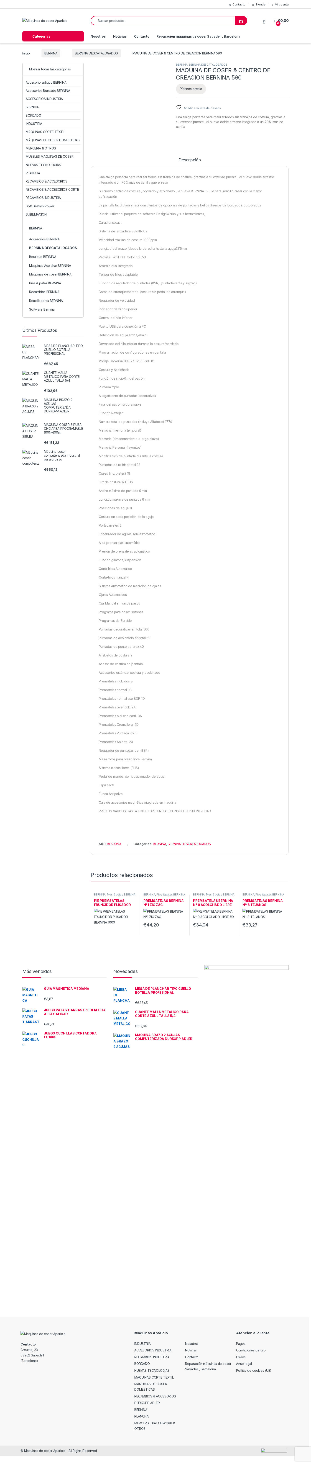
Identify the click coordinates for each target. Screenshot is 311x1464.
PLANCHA (33, 173)
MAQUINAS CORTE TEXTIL (45, 132)
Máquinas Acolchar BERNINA (50, 266)
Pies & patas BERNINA (121, 894)
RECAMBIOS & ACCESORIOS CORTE (52, 189)
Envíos (241, 1357)
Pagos (240, 1344)
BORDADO (33, 115)
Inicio (26, 53)
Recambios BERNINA (44, 292)
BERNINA (50, 53)
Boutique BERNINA (42, 257)
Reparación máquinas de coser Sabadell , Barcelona (198, 36)
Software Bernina (42, 309)
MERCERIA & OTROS (41, 148)
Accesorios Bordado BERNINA (48, 91)
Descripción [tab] (189, 160)
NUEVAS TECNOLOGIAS (43, 165)
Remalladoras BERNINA (46, 301)
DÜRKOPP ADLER (147, 1403)
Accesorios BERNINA (44, 239)
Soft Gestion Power (40, 206)
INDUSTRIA (34, 124)
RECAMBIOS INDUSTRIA (43, 198)
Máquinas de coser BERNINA (50, 274)
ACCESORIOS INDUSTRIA (44, 99)
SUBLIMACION (36, 214)
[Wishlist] (264, 20)
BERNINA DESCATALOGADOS (96, 53)
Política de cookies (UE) (254, 1370)
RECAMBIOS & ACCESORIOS (46, 181)
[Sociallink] (22, 1370)
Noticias (120, 36)
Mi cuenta (282, 4)
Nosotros (98, 36)
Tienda (260, 4)
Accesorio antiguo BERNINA (46, 82)
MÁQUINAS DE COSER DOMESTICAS (53, 140)
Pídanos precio (191, 89)
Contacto (238, 4)
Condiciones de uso (251, 1350)
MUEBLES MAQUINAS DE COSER (50, 156)
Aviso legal (244, 1364)
